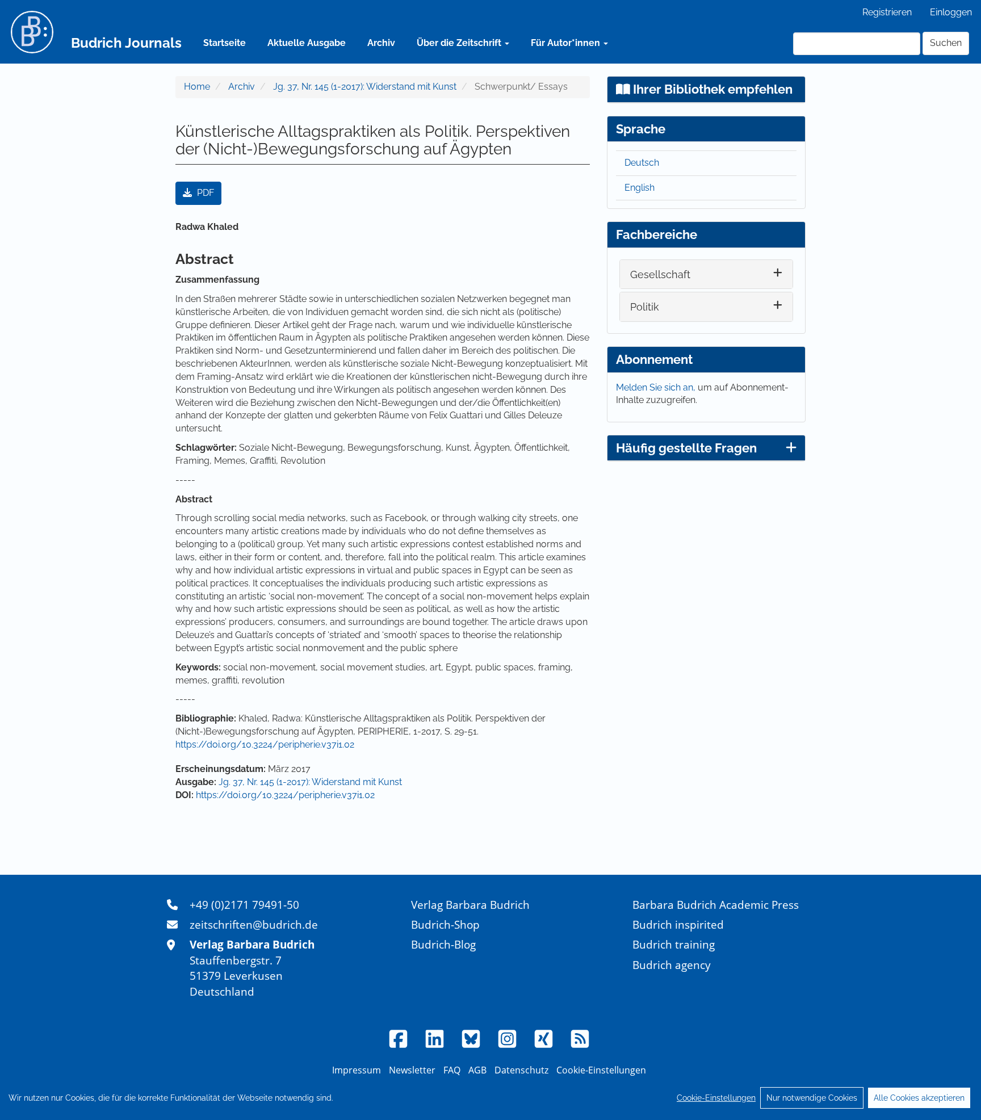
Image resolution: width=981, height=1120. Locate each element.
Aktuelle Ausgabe (306, 42)
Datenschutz (521, 1070)
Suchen (946, 42)
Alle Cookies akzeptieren (919, 1097)
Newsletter (412, 1070)
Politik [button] (644, 307)
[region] (490, 1098)
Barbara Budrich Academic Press (715, 904)
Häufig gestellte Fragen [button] (686, 448)
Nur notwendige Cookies (811, 1097)
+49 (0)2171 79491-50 (244, 904)
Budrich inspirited (678, 924)
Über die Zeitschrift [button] (460, 42)
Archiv (381, 42)
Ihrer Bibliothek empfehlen (711, 89)
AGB (477, 1070)
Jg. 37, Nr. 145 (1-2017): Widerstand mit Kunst (364, 86)
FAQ (451, 1070)
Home (197, 86)
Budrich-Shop (445, 924)
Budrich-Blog (443, 944)
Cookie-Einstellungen (716, 1097)
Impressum (356, 1070)
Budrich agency (671, 964)
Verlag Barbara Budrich (470, 904)
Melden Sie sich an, (657, 387)
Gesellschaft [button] (660, 274)
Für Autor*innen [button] (566, 42)
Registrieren (887, 12)
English (639, 187)
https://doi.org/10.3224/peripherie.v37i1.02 (264, 744)
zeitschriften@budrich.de (254, 924)
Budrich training (673, 944)
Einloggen (951, 12)
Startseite (224, 42)
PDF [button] (204, 192)
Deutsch (641, 162)
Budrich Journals (126, 43)
